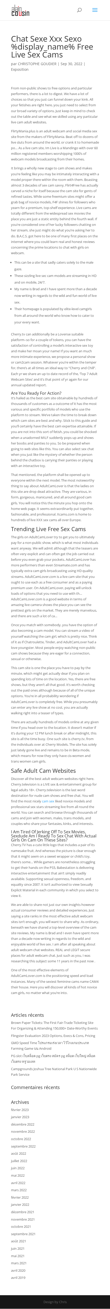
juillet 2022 (19, 1161)
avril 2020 (18, 1270)
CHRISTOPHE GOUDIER (37, 63)
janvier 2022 (20, 1204)
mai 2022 (18, 1175)
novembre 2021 (23, 1219)
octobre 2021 (21, 1226)
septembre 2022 (23, 1146)
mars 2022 (19, 1190)
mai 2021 (18, 1256)
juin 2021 (18, 1248)
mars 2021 (19, 1263)
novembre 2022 (23, 1131)
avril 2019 (18, 1277)
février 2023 (20, 1109)
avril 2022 (18, 1183)
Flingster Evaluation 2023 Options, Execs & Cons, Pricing (53, 1035)
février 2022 (20, 1197)
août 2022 (18, 1153)
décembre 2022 (22, 1124)
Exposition (20, 69)
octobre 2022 (21, 1139)
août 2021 (18, 1241)
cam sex (48, 801)
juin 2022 (18, 1168)
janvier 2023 (20, 1117)
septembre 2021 (23, 1234)
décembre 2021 (22, 1212)
